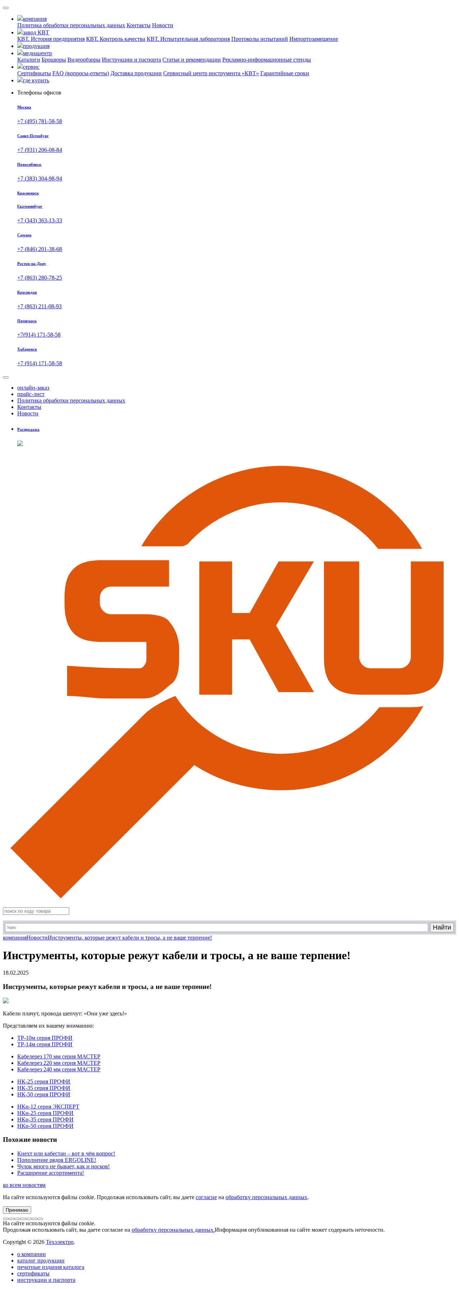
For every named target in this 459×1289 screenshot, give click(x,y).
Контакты (139, 25)
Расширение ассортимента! (50, 1173)
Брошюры (54, 60)
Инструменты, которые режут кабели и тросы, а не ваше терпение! (130, 938)
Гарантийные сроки (284, 73)
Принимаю (17, 1210)
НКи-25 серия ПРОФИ (45, 1113)
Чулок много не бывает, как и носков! (63, 1166)
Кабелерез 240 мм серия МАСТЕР (58, 1069)
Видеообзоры (83, 60)
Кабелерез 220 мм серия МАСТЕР (58, 1063)
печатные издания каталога (50, 1267)
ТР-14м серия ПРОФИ (44, 1044)
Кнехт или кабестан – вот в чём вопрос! (66, 1153)
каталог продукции (41, 1260)
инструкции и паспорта (46, 1280)
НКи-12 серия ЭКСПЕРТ (48, 1107)
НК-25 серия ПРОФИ (43, 1081)
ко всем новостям (24, 1185)
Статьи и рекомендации (191, 60)
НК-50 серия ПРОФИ (43, 1094)
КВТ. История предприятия (51, 39)
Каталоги (28, 60)
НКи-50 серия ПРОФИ (45, 1126)
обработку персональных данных (266, 1197)
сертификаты (33, 1273)
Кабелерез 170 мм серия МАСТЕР (58, 1056)
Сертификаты (34, 73)
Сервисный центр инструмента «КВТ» (211, 73)
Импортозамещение (313, 39)
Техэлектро (60, 1242)
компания (15, 938)
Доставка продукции (136, 73)
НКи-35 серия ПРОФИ (45, 1119)
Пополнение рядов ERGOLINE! (56, 1160)
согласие (206, 1197)
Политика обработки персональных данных (71, 25)
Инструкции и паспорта (131, 60)
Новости (162, 25)
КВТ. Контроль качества (115, 39)
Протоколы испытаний (259, 39)
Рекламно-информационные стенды (266, 60)
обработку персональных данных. (173, 1230)
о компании (31, 1254)
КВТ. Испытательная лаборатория (188, 39)
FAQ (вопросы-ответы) (80, 73)
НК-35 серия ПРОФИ (43, 1088)
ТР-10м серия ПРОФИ (44, 1038)
